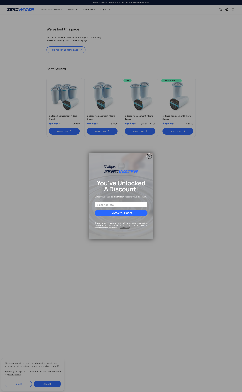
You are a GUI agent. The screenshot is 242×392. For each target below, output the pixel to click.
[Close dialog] (149, 156)
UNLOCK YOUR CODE (121, 213)
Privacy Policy (125, 228)
